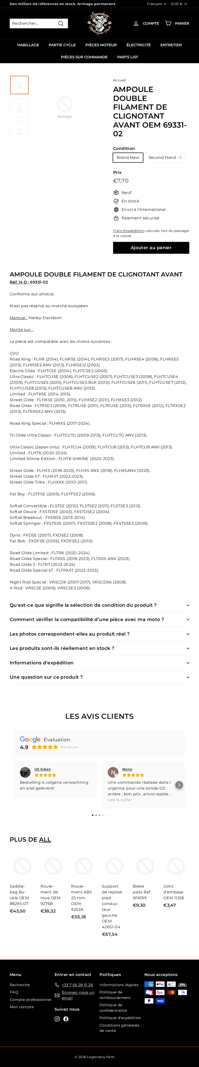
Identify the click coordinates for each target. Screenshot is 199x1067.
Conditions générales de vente (119, 1028)
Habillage (28, 45)
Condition (124, 148)
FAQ (14, 992)
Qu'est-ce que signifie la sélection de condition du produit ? (83, 605)
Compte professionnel (30, 999)
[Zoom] (65, 118)
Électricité (138, 45)
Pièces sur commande (84, 57)
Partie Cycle (62, 45)
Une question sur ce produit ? (46, 677)
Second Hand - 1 (165, 157)
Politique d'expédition (120, 1017)
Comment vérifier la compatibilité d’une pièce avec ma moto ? (87, 619)
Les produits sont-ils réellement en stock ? (62, 648)
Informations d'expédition (42, 663)
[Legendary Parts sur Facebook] (65, 1018)
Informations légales (119, 985)
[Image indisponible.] (19, 85)
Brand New (128, 157)
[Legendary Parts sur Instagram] (57, 1018)
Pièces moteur (101, 45)
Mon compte (22, 1007)
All (45, 839)
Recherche (20, 985)
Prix (117, 172)
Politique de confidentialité (113, 1008)
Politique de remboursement (115, 995)
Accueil (119, 80)
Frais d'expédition (128, 231)
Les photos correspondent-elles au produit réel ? (70, 634)
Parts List (127, 57)
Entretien (171, 45)
